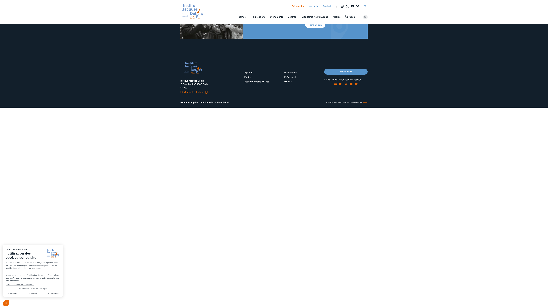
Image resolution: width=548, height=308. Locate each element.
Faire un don (298, 6)
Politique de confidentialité (215, 102)
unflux (365, 102)
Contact (327, 6)
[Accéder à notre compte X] (347, 6)
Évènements (276, 17)
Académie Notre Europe (315, 17)
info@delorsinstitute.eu (194, 92)
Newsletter (314, 6)
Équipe (247, 77)
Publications (258, 17)
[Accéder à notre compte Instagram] (342, 6)
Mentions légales (189, 102)
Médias (337, 17)
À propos (249, 72)
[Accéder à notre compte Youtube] (352, 6)
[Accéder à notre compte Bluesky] (357, 6)
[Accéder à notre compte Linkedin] (337, 6)
